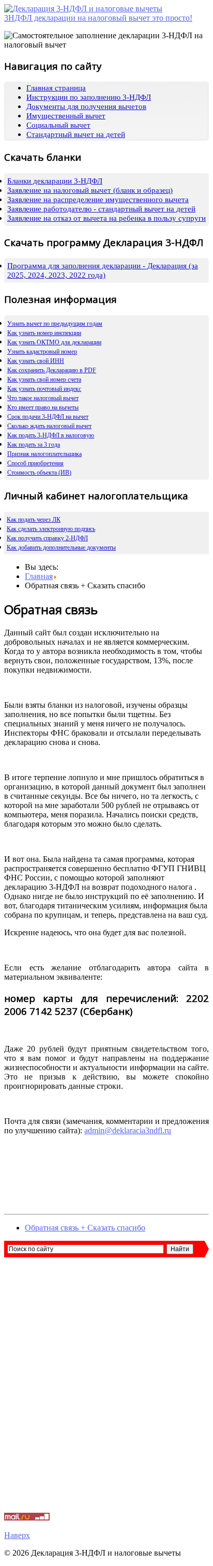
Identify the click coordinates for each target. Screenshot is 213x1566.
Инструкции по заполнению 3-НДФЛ (88, 97)
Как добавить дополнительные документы (61, 547)
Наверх (17, 1535)
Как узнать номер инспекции (44, 333)
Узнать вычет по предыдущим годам (54, 323)
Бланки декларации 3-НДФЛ (54, 181)
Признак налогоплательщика (44, 454)
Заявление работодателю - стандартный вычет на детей (101, 209)
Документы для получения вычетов (86, 106)
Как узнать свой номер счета (44, 379)
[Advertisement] (106, 1389)
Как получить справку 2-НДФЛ (47, 538)
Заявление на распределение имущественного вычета (98, 199)
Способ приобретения (35, 463)
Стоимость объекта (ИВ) (39, 472)
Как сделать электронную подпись (51, 529)
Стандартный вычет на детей (75, 134)
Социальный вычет (58, 125)
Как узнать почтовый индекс (44, 388)
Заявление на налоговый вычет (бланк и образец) (90, 190)
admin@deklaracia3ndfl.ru (127, 1130)
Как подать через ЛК (33, 519)
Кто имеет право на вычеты (43, 407)
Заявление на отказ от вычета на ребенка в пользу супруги (106, 218)
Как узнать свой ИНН (35, 360)
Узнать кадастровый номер (42, 351)
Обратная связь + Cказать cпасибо (85, 1227)
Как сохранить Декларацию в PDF (51, 370)
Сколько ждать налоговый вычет (49, 426)
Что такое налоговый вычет (43, 398)
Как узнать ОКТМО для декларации (54, 342)
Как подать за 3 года (33, 444)
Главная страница (56, 88)
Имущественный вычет (65, 116)
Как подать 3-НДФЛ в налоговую (50, 435)
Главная (39, 576)
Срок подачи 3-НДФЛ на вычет (47, 416)
